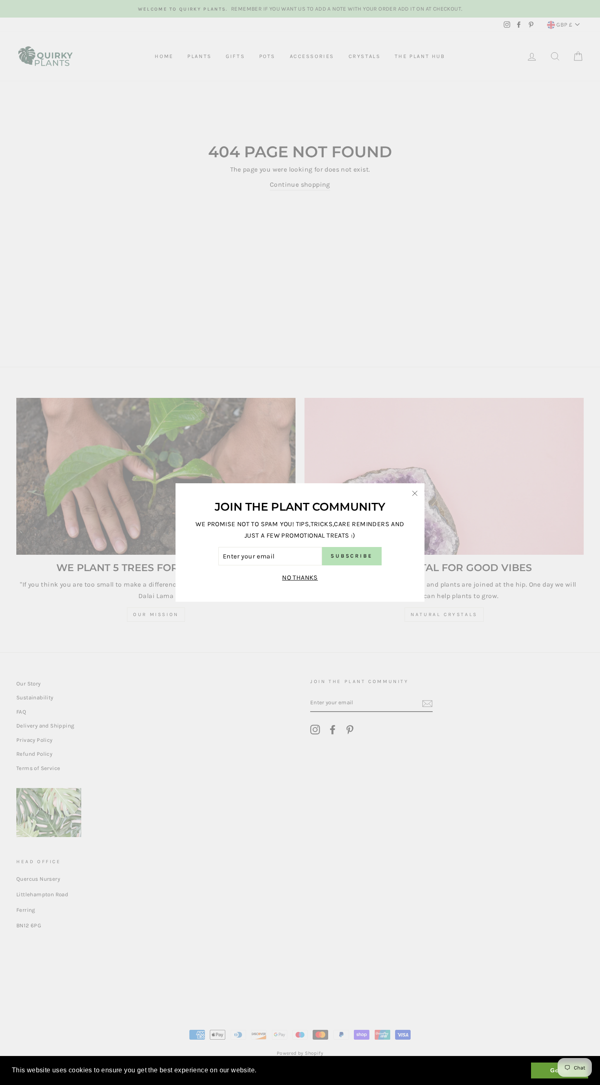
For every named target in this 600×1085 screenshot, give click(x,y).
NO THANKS (300, 577)
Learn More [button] (277, 1070)
